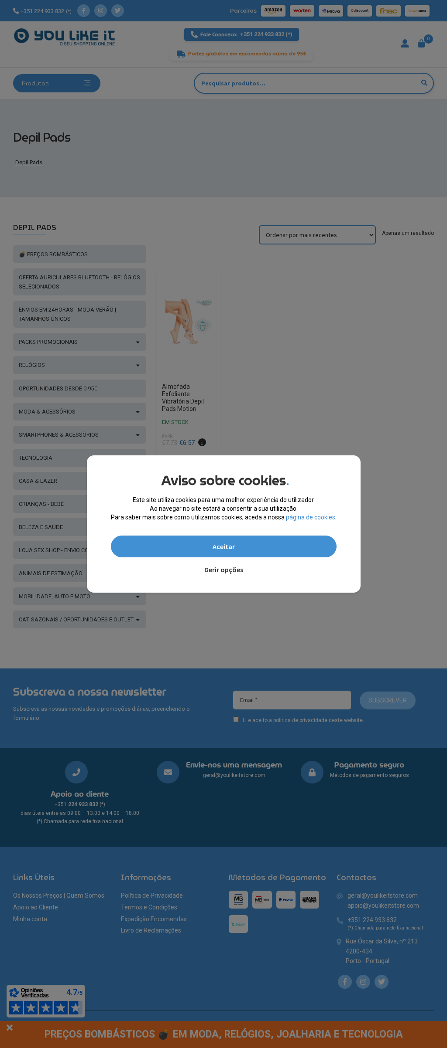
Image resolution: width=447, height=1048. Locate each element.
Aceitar (224, 546)
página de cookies (310, 517)
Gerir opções (223, 569)
